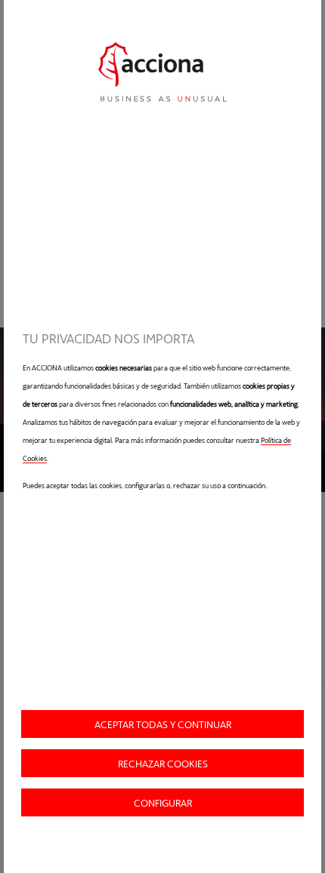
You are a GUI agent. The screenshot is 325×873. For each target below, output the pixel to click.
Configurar (163, 802)
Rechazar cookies (163, 763)
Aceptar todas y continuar (162, 724)
